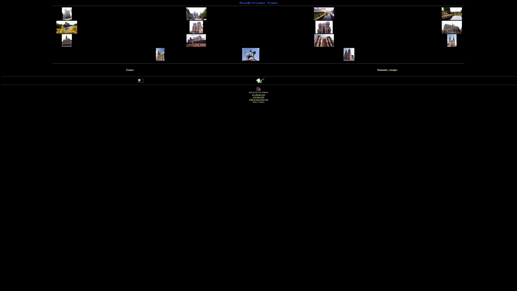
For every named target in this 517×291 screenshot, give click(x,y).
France (130, 69)
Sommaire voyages (387, 69)
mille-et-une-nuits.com (258, 99)
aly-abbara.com (258, 95)
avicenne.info (258, 97)
